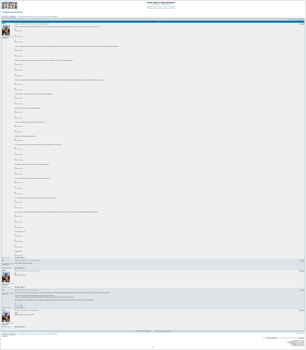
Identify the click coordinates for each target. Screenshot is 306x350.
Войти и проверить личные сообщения (162, 8)
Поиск (153, 6)
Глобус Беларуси (165, 4)
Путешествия (43, 16)
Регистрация (172, 6)
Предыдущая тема (291, 19)
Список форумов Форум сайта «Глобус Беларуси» (28, 16)
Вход (174, 8)
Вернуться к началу (6, 257)
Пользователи (160, 6)
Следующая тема (299, 19)
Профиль (151, 8)
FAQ (149, 6)
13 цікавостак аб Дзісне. (12, 12)
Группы (166, 6)
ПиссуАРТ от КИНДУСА (52, 16)
